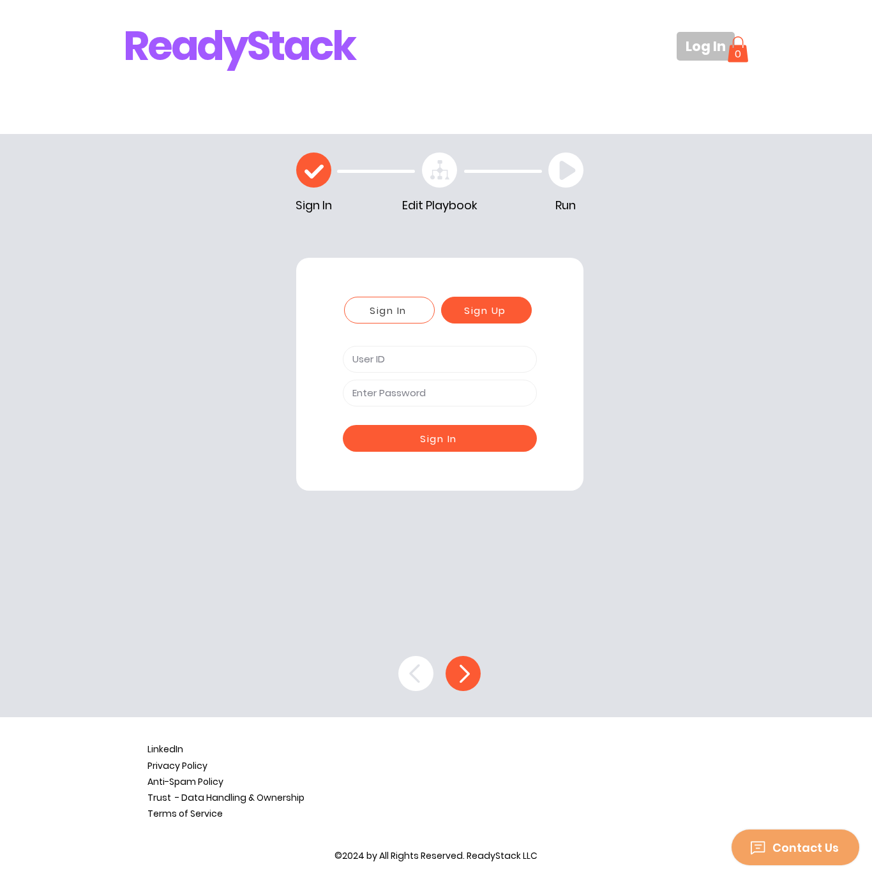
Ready (185, 45)
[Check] (313, 170)
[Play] (565, 170)
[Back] (415, 673)
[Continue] (463, 673)
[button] (738, 49)
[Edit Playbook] (439, 170)
